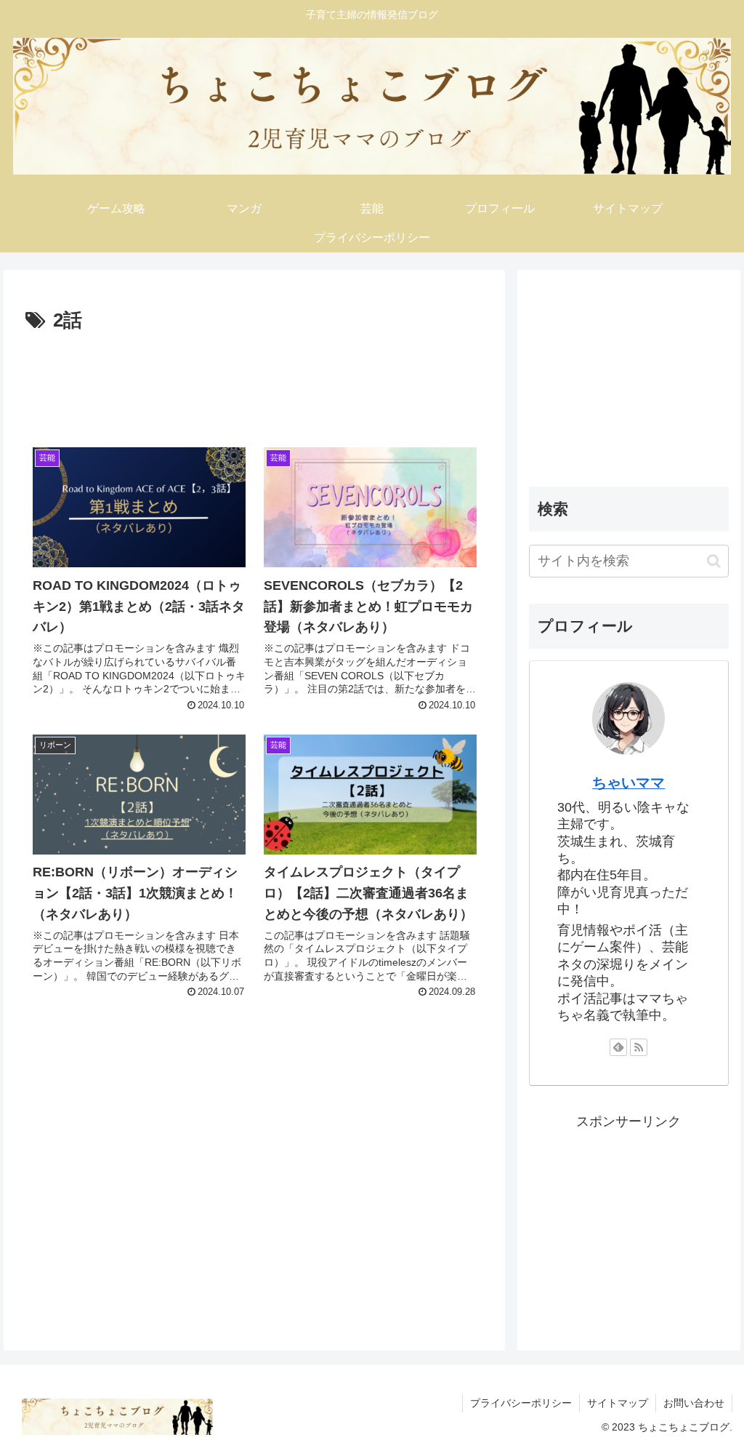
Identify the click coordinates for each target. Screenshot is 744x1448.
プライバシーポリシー (521, 1403)
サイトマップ (617, 1403)
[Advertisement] (254, 380)
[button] (714, 561)
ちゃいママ (628, 783)
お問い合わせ (693, 1403)
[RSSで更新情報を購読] (638, 1047)
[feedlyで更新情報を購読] (618, 1047)
